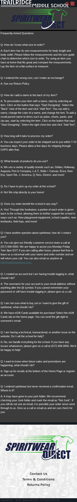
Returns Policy (38, 485)
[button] (67, 3)
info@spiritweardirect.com (16, 262)
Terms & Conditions (38, 479)
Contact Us (38, 474)
